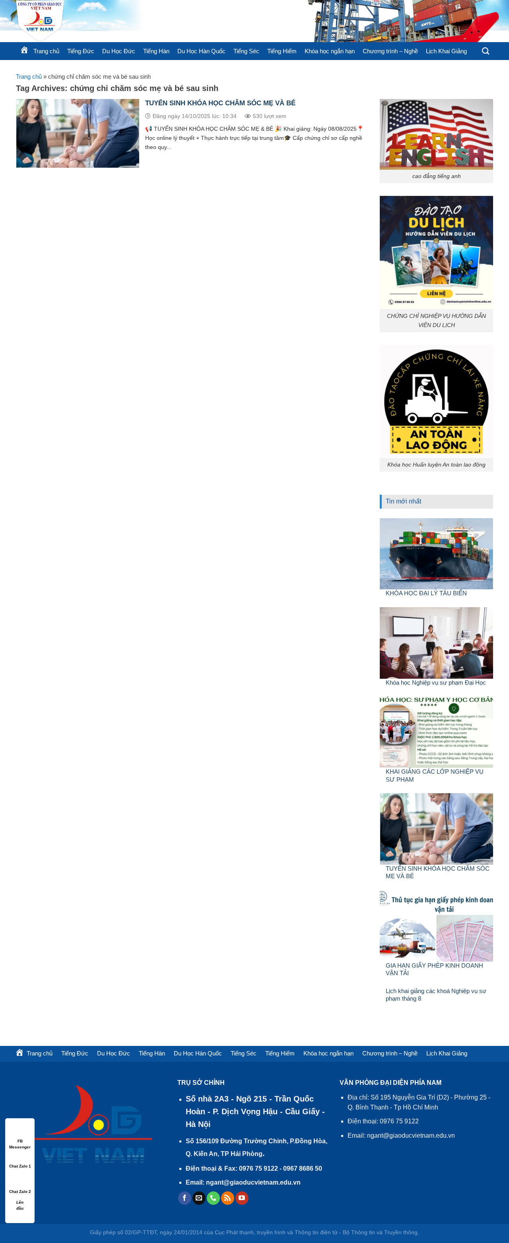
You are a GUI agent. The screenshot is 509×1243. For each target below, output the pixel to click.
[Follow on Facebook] (184, 1198)
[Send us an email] (199, 1198)
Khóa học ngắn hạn (330, 51)
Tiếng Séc (246, 51)
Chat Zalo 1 (20, 1166)
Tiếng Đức (80, 51)
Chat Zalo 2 (20, 1191)
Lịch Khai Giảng (446, 51)
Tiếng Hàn (156, 51)
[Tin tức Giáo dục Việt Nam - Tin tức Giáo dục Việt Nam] (111, 21)
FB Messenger (20, 1141)
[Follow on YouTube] (242, 1198)
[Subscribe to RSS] (227, 1198)
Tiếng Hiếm (282, 51)
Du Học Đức (118, 51)
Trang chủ (29, 76)
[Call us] (213, 1198)
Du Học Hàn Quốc (201, 51)
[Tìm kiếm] (485, 51)
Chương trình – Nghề (390, 51)
